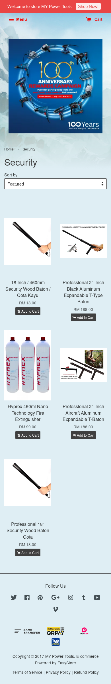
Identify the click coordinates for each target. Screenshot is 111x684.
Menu (21, 19)
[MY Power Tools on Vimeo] (55, 610)
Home (9, 148)
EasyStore (66, 662)
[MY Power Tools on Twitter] (14, 598)
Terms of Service (27, 672)
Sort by (10, 175)
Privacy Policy (58, 672)
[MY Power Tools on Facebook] (27, 598)
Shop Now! (88, 6)
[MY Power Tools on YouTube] (97, 598)
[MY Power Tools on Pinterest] (40, 598)
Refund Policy (86, 672)
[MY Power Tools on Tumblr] (84, 598)
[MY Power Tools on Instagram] (70, 598)
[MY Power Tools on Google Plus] (55, 598)
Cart (97, 19)
